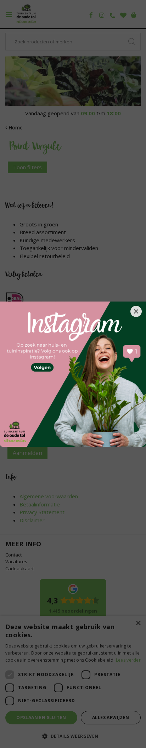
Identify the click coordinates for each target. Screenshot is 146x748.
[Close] (136, 311)
